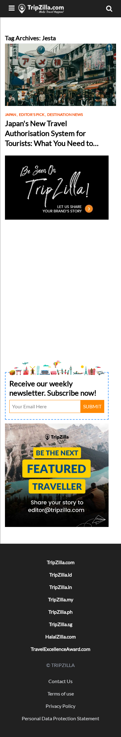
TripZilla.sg (60, 624)
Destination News (65, 114)
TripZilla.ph (60, 612)
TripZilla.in (60, 587)
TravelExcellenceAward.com (60, 649)
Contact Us (60, 681)
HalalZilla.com (60, 636)
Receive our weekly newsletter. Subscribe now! (52, 388)
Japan (11, 114)
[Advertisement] (60, 282)
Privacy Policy (60, 706)
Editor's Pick (32, 114)
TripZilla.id (60, 574)
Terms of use (60, 693)
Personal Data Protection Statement (60, 718)
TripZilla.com (60, 562)
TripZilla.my (60, 599)
